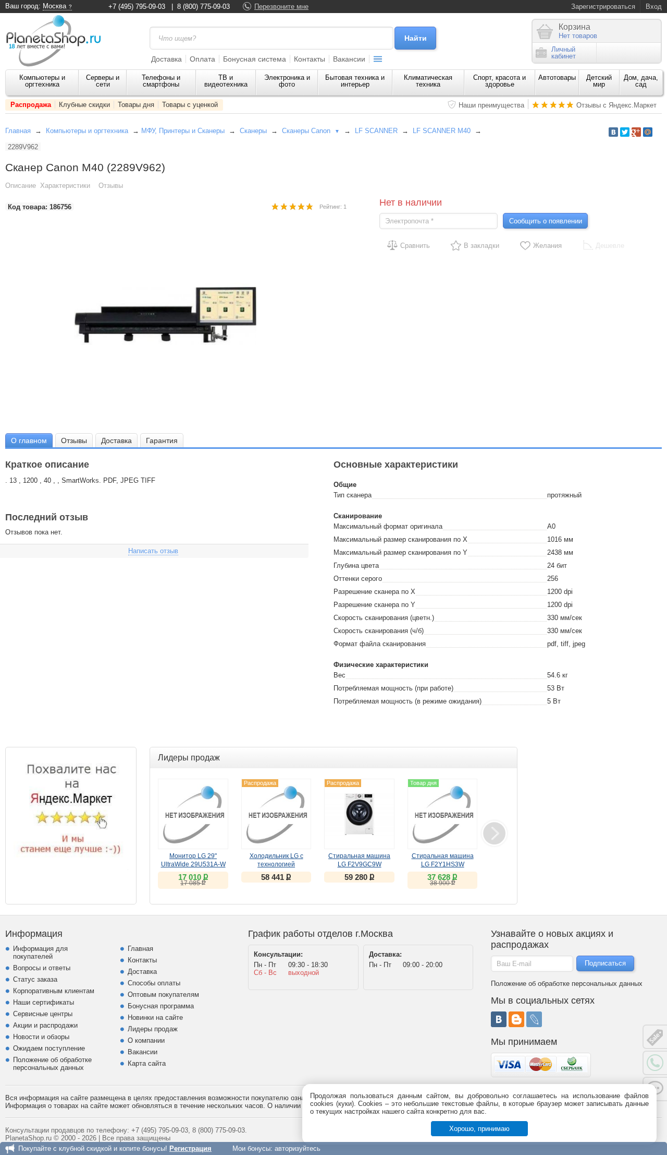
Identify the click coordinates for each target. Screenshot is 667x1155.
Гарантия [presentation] (162, 440)
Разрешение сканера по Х (374, 592)
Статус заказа (35, 979)
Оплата (202, 59)
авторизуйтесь (297, 1148)
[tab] (29, 440)
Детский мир (599, 81)
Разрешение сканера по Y (374, 605)
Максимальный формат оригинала (388, 526)
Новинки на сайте (155, 1017)
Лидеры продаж (153, 1029)
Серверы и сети (102, 81)
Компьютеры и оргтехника (42, 81)
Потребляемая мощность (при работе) (393, 688)
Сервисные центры (42, 1014)
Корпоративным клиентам (53, 991)
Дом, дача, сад (641, 81)
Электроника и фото (287, 81)
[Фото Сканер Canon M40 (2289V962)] (176, 315)
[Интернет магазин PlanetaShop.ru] (57, 41)
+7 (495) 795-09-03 (136, 6)
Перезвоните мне (281, 6)
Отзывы (110, 185)
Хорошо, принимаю (479, 1129)
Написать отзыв (153, 551)
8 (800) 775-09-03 (203, 6)
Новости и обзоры (41, 1037)
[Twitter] (624, 132)
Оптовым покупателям (163, 994)
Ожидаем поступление (49, 1048)
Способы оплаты (154, 983)
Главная (18, 131)
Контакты (309, 59)
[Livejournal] (534, 1019)
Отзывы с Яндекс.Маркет (616, 105)
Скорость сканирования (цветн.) (384, 618)
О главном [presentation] (29, 440)
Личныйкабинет (563, 52)
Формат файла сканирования (380, 644)
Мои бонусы (251, 1148)
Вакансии (349, 59)
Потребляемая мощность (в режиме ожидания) (407, 701)
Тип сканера (353, 495)
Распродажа (30, 105)
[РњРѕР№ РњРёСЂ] (647, 132)
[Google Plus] (636, 132)
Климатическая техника (428, 81)
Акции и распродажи (45, 1025)
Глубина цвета (356, 565)
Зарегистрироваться (603, 6)
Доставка (166, 59)
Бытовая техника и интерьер (355, 81)
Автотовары (557, 77)
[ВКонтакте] (499, 1019)
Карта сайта (147, 1063)
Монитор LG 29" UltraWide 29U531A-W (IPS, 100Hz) (193, 864)
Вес (339, 675)
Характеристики (65, 185)
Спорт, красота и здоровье (499, 81)
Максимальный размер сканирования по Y (400, 552)
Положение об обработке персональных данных (52, 1063)
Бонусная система (254, 59)
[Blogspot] (516, 1019)
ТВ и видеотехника (226, 81)
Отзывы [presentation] (74, 440)
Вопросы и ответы (41, 968)
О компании (146, 1040)
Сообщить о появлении (545, 221)
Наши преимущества (491, 105)
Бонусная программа (161, 1006)
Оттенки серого (358, 578)
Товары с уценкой (190, 105)
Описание (20, 185)
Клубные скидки (84, 105)
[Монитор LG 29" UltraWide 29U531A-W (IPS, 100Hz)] (193, 814)
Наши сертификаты (43, 1002)
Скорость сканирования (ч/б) (379, 631)
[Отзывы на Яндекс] (71, 812)
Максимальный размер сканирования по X (400, 539)
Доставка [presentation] (116, 440)
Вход (654, 6)
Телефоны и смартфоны (161, 81)
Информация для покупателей (40, 952)
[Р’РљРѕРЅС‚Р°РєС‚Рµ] (613, 132)
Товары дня (136, 105)
